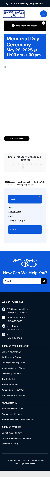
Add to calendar (17, 138)
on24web (31, 464)
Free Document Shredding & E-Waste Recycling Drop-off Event (30, 183)
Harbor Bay (21, 460)
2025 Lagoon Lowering (10, 183)
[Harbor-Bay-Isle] (25, 259)
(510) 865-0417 (36, 3)
